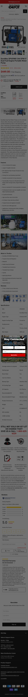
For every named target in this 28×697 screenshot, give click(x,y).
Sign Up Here (14, 355)
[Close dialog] (25, 337)
